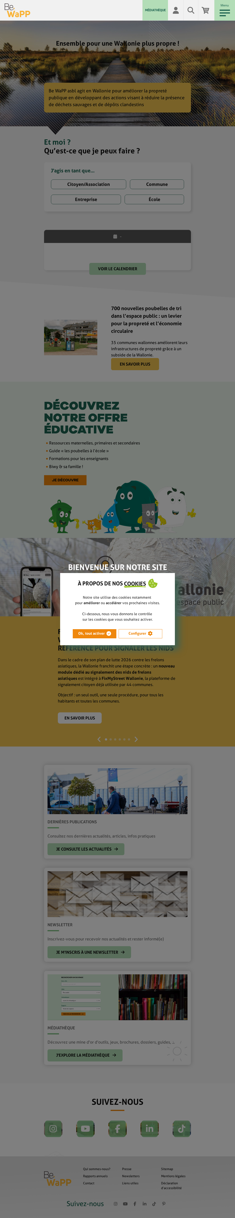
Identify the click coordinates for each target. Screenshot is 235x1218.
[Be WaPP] (74, 10)
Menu (225, 5)
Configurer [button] (137, 633)
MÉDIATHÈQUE (155, 10)
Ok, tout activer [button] (91, 633)
